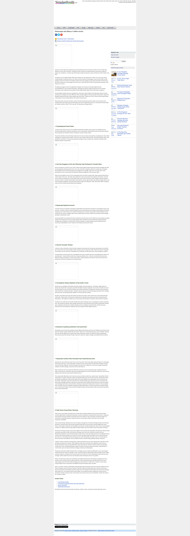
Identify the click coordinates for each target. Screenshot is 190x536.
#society (75, 40)
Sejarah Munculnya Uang (64, 486)
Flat (103, 27)
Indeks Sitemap (101, 530)
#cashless (63, 40)
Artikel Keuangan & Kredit (117, 67)
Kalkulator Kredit (75, 530)
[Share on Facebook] (56, 35)
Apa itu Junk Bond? (62, 485)
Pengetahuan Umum (62, 38)
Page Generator (115, 54)
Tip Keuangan (70, 38)
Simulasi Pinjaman (83, 530)
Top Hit (106, 530)
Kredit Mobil (71, 27)
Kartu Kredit (110, 27)
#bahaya (59, 40)
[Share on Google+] (61, 35)
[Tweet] (59, 35)
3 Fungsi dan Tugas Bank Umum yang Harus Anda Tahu (71, 483)
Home (58, 27)
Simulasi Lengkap (115, 57)
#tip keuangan (80, 40)
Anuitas (98, 27)
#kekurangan (69, 40)
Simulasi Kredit (68, 530)
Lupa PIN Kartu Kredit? (63, 482)
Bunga (83, 27)
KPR (64, 27)
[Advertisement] (95, 15)
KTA (78, 27)
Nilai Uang (90, 27)
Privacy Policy (111, 530)
